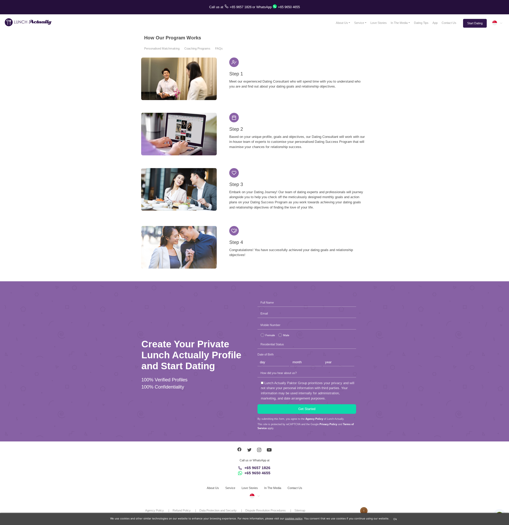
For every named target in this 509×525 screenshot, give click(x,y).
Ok (395, 519)
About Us (342, 22)
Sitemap (299, 510)
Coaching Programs (197, 48)
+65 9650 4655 (257, 473)
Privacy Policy (328, 424)
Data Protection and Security (218, 510)
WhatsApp (264, 7)
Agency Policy (314, 418)
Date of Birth (265, 354)
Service (359, 22)
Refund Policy (182, 510)
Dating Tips (421, 22)
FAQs (219, 48)
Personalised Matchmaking (162, 48)
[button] (497, 23)
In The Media (399, 22)
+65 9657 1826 (257, 468)
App (435, 22)
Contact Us (449, 22)
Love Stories (378, 22)
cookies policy (293, 518)
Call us (215, 7)
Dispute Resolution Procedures (265, 510)
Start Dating (475, 23)
